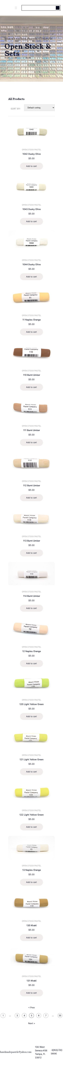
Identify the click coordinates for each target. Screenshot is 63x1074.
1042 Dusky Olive (31, 154)
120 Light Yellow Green (31, 704)
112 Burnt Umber (31, 485)
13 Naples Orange (31, 870)
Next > (31, 1023)
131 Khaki (32, 980)
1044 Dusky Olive (31, 264)
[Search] (57, 8)
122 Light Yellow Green (31, 814)
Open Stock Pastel (31, 149)
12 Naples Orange (31, 651)
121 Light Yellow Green (31, 759)
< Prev (31, 1007)
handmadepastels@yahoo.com (15, 1052)
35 (60, 1015)
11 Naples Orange (31, 319)
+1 (52, 1050)
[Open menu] (16, 8)
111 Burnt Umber (31, 430)
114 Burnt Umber (31, 596)
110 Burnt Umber (31, 375)
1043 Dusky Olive (31, 209)
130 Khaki (31, 925)
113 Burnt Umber (31, 540)
